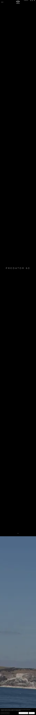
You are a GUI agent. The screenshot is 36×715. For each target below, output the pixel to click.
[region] (18, 711)
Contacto (26, 0)
